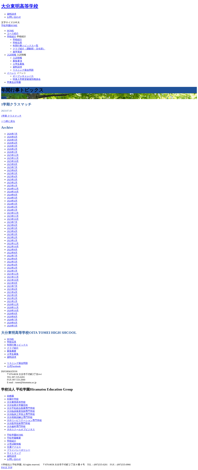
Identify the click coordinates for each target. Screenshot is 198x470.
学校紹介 (11, 36)
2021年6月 (12, 289)
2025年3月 (12, 179)
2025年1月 (12, 185)
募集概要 (11, 351)
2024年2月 (12, 207)
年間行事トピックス (17, 345)
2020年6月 (12, 322)
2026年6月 (12, 137)
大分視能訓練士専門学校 (19, 417)
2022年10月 (13, 246)
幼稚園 (10, 396)
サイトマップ (14, 453)
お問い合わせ (14, 17)
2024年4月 (12, 201)
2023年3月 (12, 234)
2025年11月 (13, 158)
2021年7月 (12, 286)
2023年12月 (13, 213)
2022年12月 (13, 243)
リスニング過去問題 (23, 70)
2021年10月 (13, 280)
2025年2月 (12, 182)
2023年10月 (13, 219)
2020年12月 (13, 304)
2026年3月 (12, 146)
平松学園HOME (9, 25)
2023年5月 (12, 228)
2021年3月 (12, 295)
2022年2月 (12, 268)
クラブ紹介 (13, 348)
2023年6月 (12, 225)
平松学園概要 (14, 438)
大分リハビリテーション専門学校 (24, 420)
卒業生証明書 (14, 82)
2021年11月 (13, 277)
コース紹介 (13, 33)
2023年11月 (13, 216)
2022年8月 (12, 252)
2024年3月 (12, 204)
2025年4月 (12, 176)
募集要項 (17, 61)
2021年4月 (12, 292)
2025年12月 (13, 155)
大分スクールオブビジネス (21, 429)
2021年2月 (12, 298)
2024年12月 (13, 188)
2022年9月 (12, 249)
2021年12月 (13, 274)
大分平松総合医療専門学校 (21, 408)
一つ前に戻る (8, 121)
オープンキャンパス (23, 76)
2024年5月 (12, 198)
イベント (11, 73)
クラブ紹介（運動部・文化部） (29, 48)
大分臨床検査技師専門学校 (21, 411)
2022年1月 (12, 271)
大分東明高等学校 (19, 6)
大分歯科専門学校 (16, 426)
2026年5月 (12, 140)
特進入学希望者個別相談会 (27, 79)
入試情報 (11, 55)
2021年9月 (12, 283)
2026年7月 (12, 134)
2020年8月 (12, 316)
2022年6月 (12, 258)
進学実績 (17, 51)
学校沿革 (17, 42)
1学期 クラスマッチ (11, 116)
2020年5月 (12, 326)
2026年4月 (12, 143)
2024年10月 (13, 191)
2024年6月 (12, 195)
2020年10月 (13, 310)
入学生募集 (18, 64)
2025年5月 (12, 173)
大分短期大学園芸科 (17, 405)
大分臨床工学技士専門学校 (21, 414)
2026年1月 (12, 152)
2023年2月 (12, 237)
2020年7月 (12, 319)
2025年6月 (12, 170)
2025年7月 (12, 167)
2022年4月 (12, 265)
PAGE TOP (6, 467)
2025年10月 (13, 161)
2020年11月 (13, 307)
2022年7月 (12, 255)
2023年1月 (12, 240)
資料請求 (11, 14)
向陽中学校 (13, 399)
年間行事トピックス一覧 (25, 45)
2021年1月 (12, 301)
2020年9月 (12, 313)
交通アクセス (14, 447)
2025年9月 (12, 164)
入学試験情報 (14, 444)
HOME (10, 30)
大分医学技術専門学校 (18, 423)
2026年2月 (12, 149)
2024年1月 (12, 210)
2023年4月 (12, 231)
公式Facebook (14, 366)
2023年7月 (12, 222)
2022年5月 (12, 262)
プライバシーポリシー (18, 450)
